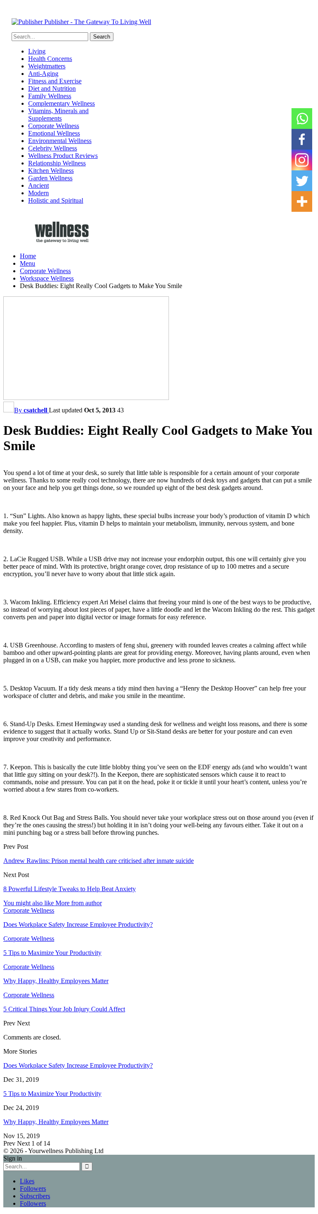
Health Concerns (50, 58)
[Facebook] (302, 139)
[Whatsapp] (302, 118)
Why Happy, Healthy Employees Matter (55, 1121)
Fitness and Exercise (55, 81)
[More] (302, 201)
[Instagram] (302, 160)
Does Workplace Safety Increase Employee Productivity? (78, 1065)
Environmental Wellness (60, 140)
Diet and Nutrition (52, 88)
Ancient (38, 185)
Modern (38, 192)
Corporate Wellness (53, 125)
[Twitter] (302, 180)
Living (37, 51)
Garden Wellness (50, 178)
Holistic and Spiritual (55, 200)
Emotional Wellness (54, 133)
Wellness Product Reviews (63, 155)
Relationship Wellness (57, 163)
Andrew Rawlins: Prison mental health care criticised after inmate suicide (98, 860)
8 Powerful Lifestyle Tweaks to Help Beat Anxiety (69, 888)
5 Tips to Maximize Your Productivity (52, 1093)
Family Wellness (49, 95)
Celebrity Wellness (52, 148)
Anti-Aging (43, 73)
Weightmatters (46, 66)
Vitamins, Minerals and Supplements (58, 114)
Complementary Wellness (61, 103)
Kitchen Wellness (51, 170)
